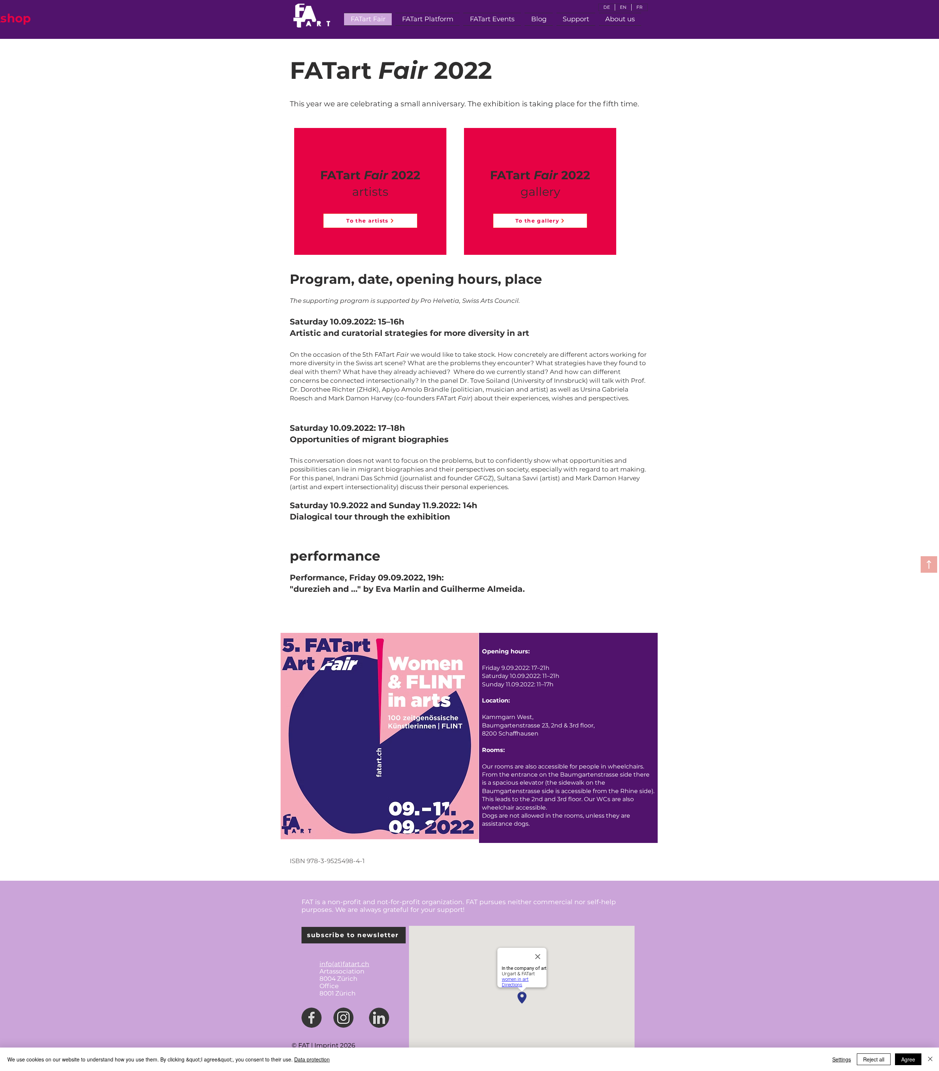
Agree (908, 1059)
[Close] (930, 1059)
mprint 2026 (335, 1045)
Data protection (312, 1059)
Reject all (873, 1059)
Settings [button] (841, 1059)
